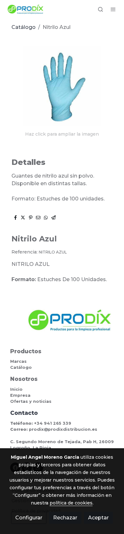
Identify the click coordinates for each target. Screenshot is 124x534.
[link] (25, 9)
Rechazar (65, 518)
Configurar (28, 518)
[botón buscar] (100, 9)
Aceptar (98, 518)
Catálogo (23, 27)
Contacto (24, 412)
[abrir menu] (113, 9)
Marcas (18, 361)
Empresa (20, 395)
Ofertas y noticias (31, 401)
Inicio (16, 389)
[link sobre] (62, 324)
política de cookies (71, 503)
